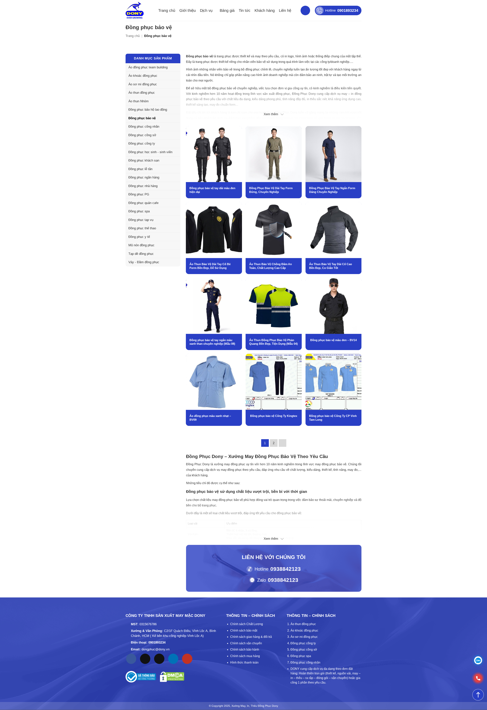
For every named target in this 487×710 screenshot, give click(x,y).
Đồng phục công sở (142, 135)
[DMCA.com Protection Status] (172, 677)
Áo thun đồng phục (141, 92)
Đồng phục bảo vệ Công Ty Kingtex (273, 415)
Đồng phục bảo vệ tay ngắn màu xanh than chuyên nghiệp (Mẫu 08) (212, 341)
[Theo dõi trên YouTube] (187, 659)
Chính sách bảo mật (243, 630)
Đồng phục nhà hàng (143, 186)
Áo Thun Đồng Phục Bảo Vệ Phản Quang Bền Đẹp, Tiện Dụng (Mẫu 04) (273, 341)
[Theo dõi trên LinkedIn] (173, 659)
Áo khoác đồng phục (142, 76)
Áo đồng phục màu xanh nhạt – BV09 (210, 417)
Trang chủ (166, 10)
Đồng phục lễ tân (140, 169)
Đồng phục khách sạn (143, 160)
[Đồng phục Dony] (135, 10)
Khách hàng (265, 10)
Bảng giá (227, 10)
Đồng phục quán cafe (143, 203)
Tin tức (244, 10)
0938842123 (285, 569)
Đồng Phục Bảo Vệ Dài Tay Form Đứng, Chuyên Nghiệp (271, 189)
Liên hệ (285, 10)
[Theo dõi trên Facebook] (131, 659)
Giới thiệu (187, 10)
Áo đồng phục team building (148, 67)
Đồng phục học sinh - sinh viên (150, 152)
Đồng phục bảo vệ (142, 118)
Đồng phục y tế (139, 237)
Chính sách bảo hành (244, 649)
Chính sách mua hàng (245, 656)
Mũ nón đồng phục (141, 245)
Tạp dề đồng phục (141, 254)
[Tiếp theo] (282, 443)
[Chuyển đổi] (175, 92)
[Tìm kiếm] (305, 10)
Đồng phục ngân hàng (143, 177)
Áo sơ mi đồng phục (142, 84)
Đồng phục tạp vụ (140, 220)
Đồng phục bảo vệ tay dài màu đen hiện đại (212, 189)
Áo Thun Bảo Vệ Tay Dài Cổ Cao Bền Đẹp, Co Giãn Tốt (330, 265)
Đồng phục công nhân (143, 126)
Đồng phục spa (139, 211)
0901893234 (157, 642)
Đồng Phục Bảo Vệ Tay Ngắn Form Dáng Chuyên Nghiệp (332, 189)
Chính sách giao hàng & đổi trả (251, 636)
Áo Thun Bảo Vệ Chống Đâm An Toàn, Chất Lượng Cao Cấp (270, 265)
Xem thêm (271, 114)
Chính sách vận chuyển (246, 643)
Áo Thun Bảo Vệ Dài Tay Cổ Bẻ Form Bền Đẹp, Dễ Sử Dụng (210, 265)
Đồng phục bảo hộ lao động (147, 109)
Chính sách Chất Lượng (246, 624)
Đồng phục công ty (141, 143)
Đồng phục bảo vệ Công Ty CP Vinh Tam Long (333, 417)
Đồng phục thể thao (142, 228)
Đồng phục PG (138, 194)
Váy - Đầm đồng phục (143, 262)
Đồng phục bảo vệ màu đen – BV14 (333, 340)
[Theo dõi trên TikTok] (145, 659)
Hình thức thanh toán (244, 662)
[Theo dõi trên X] (159, 659)
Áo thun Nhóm (138, 101)
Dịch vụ (206, 10)
